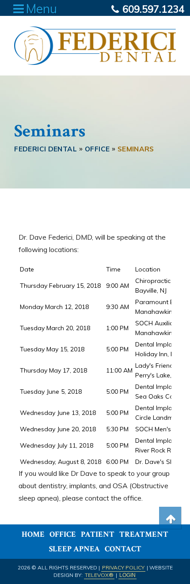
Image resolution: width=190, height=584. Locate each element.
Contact (123, 549)
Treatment (143, 534)
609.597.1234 (152, 9)
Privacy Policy (123, 567)
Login (127, 575)
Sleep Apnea (74, 549)
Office (62, 534)
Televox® (99, 575)
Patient (97, 534)
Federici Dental (45, 149)
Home (33, 534)
